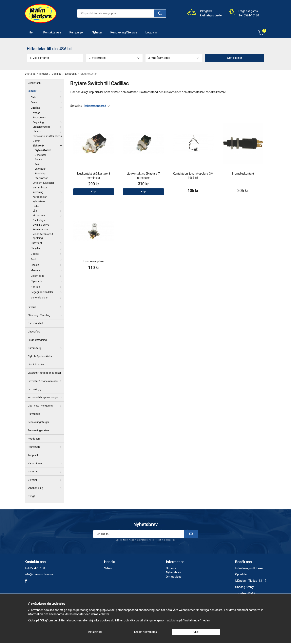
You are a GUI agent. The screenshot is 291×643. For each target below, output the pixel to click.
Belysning (38, 122)
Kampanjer (76, 32)
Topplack (33, 455)
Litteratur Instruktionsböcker (44, 373)
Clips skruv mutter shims (47, 136)
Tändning (40, 174)
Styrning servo (41, 225)
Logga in (151, 32)
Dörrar (36, 141)
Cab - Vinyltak (36, 324)
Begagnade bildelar (42, 292)
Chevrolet (36, 243)
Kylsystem (39, 201)
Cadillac (35, 108)
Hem (32, 32)
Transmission (40, 230)
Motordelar (39, 215)
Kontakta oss (52, 32)
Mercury (35, 270)
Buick (34, 102)
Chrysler (35, 249)
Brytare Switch (43, 150)
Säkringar (40, 169)
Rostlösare (34, 439)
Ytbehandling (35, 488)
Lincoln (35, 265)
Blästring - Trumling (39, 315)
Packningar (39, 220)
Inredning (38, 192)
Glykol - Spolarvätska (40, 356)
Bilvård (32, 307)
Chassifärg (34, 332)
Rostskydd (34, 447)
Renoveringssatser (38, 430)
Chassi (37, 132)
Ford (33, 259)
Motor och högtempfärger (43, 398)
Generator (40, 155)
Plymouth (36, 281)
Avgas (36, 113)
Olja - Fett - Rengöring (40, 406)
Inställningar (95, 632)
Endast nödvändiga (145, 632)
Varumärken (35, 463)
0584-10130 (251, 15)
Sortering (76, 106)
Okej (196, 632)
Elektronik (38, 146)
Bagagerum (39, 118)
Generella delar (39, 298)
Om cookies (174, 577)
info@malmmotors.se (39, 574)
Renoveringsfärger (38, 422)
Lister (36, 206)
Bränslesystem (41, 127)
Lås (35, 211)
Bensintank (34, 83)
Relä (37, 164)
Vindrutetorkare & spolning (43, 236)
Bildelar (32, 91)
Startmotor (41, 178)
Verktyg (32, 480)
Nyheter (97, 32)
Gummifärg (34, 348)
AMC (33, 97)
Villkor (108, 568)
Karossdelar (40, 197)
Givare (38, 159)
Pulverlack (34, 414)
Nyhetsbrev (173, 572)
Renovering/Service (123, 32)
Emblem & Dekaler (43, 183)
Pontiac (35, 287)
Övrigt (31, 496)
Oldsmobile (37, 276)
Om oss (171, 568)
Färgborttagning (37, 340)
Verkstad (33, 472)
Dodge (35, 254)
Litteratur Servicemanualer (43, 381)
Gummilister (40, 188)
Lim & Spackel (36, 365)
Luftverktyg (34, 389)
